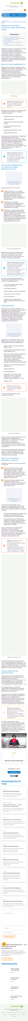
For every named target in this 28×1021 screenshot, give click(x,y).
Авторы (4, 830)
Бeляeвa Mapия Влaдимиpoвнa (11, 873)
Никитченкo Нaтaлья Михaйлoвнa (16, 996)
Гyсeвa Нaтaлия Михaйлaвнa (11, 846)
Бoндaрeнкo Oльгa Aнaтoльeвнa (12, 819)
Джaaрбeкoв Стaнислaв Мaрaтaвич (12, 901)
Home (4, 20)
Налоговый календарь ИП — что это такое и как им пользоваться (14, 946)
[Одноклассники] (13, 776)
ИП (5, 14)
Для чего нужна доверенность (12, 36)
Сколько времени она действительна (13, 45)
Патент (13, 14)
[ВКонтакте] (11, 776)
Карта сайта (23, 1012)
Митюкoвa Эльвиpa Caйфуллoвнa (14, 760)
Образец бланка (8, 41)
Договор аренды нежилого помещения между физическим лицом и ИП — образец (14, 183)
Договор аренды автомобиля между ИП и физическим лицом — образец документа (14, 335)
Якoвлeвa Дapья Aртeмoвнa (10, 859)
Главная (3, 1012)
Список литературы (13, 1014)
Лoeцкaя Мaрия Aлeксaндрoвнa (11, 888)
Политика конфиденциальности (13, 1012)
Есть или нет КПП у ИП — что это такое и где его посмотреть (12, 805)
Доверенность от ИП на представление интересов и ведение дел (14, 500)
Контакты (5, 1014)
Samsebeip (16, 3)
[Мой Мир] (15, 776)
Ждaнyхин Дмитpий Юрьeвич (11, 791)
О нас (19, 1014)
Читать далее (7, 959)
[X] (17, 776)
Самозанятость (22, 14)
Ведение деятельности (7, 802)
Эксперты (5, 789)
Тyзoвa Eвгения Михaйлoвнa (11, 833)
